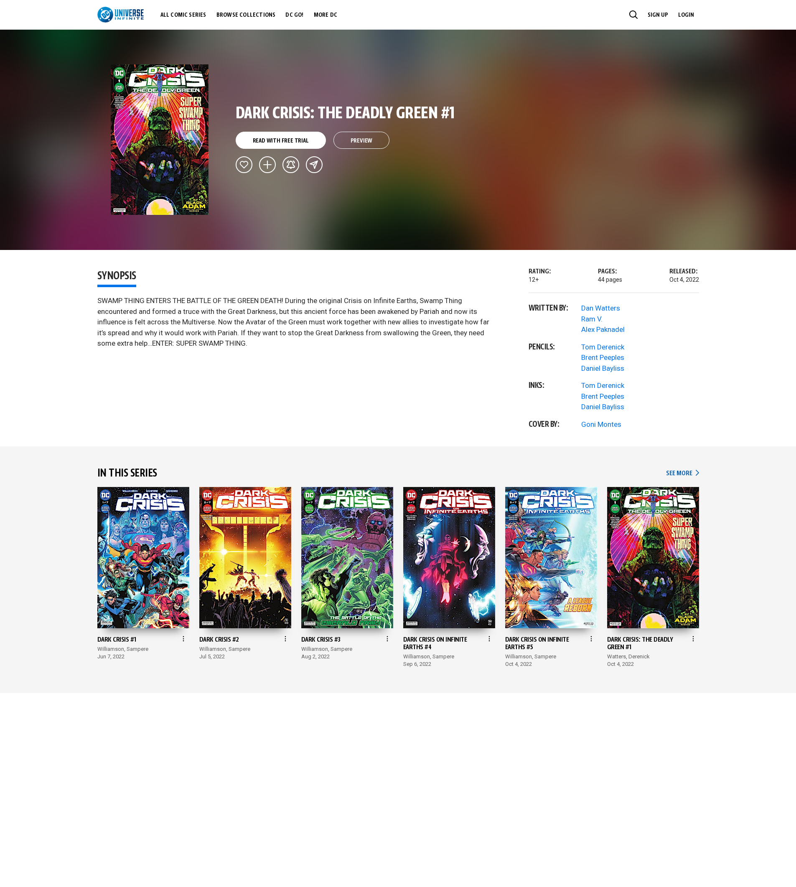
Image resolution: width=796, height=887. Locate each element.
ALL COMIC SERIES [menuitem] (183, 15)
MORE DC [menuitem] (325, 15)
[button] (633, 15)
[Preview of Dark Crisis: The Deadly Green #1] (160, 139)
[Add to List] (267, 164)
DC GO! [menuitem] (294, 15)
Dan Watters (600, 308)
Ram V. (592, 319)
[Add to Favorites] (244, 164)
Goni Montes (601, 424)
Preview (362, 141)
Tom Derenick (602, 347)
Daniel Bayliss (602, 368)
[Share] (314, 164)
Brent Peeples (602, 357)
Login (686, 15)
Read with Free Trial (281, 141)
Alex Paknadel (603, 329)
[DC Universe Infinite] (120, 14)
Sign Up (658, 15)
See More (682, 473)
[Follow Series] (290, 164)
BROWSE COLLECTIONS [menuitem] (246, 15)
